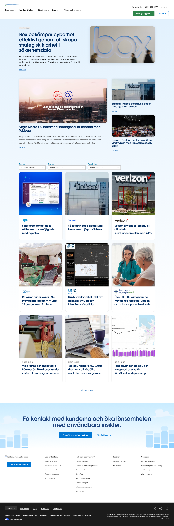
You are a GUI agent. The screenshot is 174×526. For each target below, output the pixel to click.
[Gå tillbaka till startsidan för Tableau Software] (14, 4)
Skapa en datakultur (53, 465)
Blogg (35, 509)
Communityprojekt (83, 478)
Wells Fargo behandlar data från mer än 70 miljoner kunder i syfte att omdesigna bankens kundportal (40, 371)
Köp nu (162, 13)
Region (22, 164)
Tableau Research (52, 474)
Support (145, 457)
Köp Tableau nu (104, 435)
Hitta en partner (119, 461)
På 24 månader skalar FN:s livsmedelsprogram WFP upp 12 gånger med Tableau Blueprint (39, 302)
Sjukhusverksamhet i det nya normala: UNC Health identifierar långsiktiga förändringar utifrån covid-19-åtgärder (86, 304)
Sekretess (43, 515)
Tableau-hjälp (146, 470)
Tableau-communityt (85, 457)
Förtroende (24, 509)
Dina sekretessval (16, 519)
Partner (116, 457)
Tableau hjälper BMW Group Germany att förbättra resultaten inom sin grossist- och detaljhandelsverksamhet (86, 371)
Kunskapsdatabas (148, 461)
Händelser (80, 491)
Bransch (51, 164)
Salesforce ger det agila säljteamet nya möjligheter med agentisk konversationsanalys (38, 231)
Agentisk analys (51, 461)
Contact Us (57, 509)
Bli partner (117, 465)
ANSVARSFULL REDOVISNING (60, 515)
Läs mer (22, 70)
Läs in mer (89, 390)
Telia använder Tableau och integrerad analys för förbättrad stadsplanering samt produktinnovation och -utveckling (132, 373)
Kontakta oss (137, 7)
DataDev (79, 474)
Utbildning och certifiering (151, 465)
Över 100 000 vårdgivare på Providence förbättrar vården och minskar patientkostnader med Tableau (132, 302)
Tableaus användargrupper (87, 465)
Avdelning (92, 164)
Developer (45, 509)
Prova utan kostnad (19, 464)
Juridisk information (12, 515)
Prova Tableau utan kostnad (75, 435)
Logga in (164, 7)
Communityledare (83, 470)
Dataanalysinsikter (52, 470)
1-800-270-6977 (151, 7)
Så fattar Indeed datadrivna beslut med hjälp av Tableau (85, 227)
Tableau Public (82, 461)
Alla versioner (146, 474)
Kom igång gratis (143, 13)
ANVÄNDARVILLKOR (30, 515)
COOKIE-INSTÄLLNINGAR (82, 515)
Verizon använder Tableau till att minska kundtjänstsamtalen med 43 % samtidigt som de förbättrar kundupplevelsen (133, 233)
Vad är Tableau (51, 457)
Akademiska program (84, 487)
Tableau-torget (82, 483)
